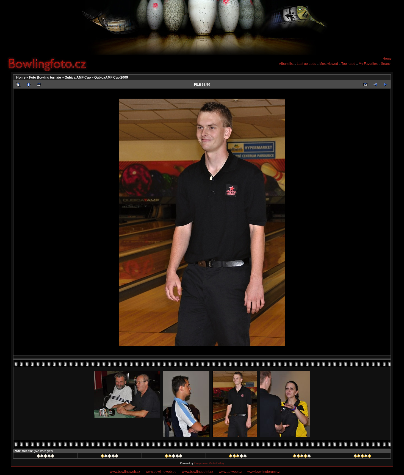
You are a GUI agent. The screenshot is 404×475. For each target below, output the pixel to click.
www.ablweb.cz (230, 472)
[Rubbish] (45, 457)
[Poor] (109, 457)
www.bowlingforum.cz (263, 472)
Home (387, 58)
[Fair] (173, 457)
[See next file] (386, 85)
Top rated (348, 64)
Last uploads (306, 64)
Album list (286, 64)
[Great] (362, 457)
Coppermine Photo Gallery (209, 463)
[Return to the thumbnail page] (18, 85)
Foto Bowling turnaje (45, 77)
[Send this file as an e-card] (365, 85)
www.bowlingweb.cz (125, 472)
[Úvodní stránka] (49, 63)
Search (386, 64)
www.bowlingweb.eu (161, 472)
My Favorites (368, 64)
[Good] (238, 457)
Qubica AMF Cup (78, 77)
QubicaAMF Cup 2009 (111, 77)
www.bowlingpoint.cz (197, 472)
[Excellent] (302, 457)
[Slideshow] (39, 85)
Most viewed (328, 64)
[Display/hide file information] (29, 85)
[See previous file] (375, 85)
